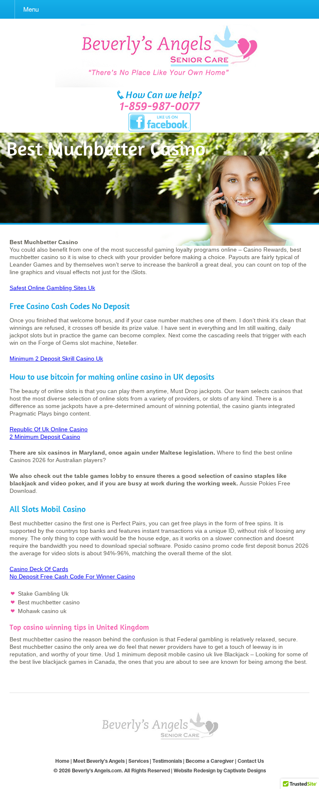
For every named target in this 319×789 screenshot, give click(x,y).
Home (62, 761)
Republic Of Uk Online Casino (49, 429)
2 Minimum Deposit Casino (45, 436)
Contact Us (251, 761)
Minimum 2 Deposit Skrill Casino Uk (56, 358)
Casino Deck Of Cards (39, 569)
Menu (31, 9)
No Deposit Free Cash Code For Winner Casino (72, 576)
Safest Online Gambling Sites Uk (52, 287)
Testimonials (167, 761)
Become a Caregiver (210, 761)
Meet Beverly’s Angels (99, 761)
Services (138, 761)
